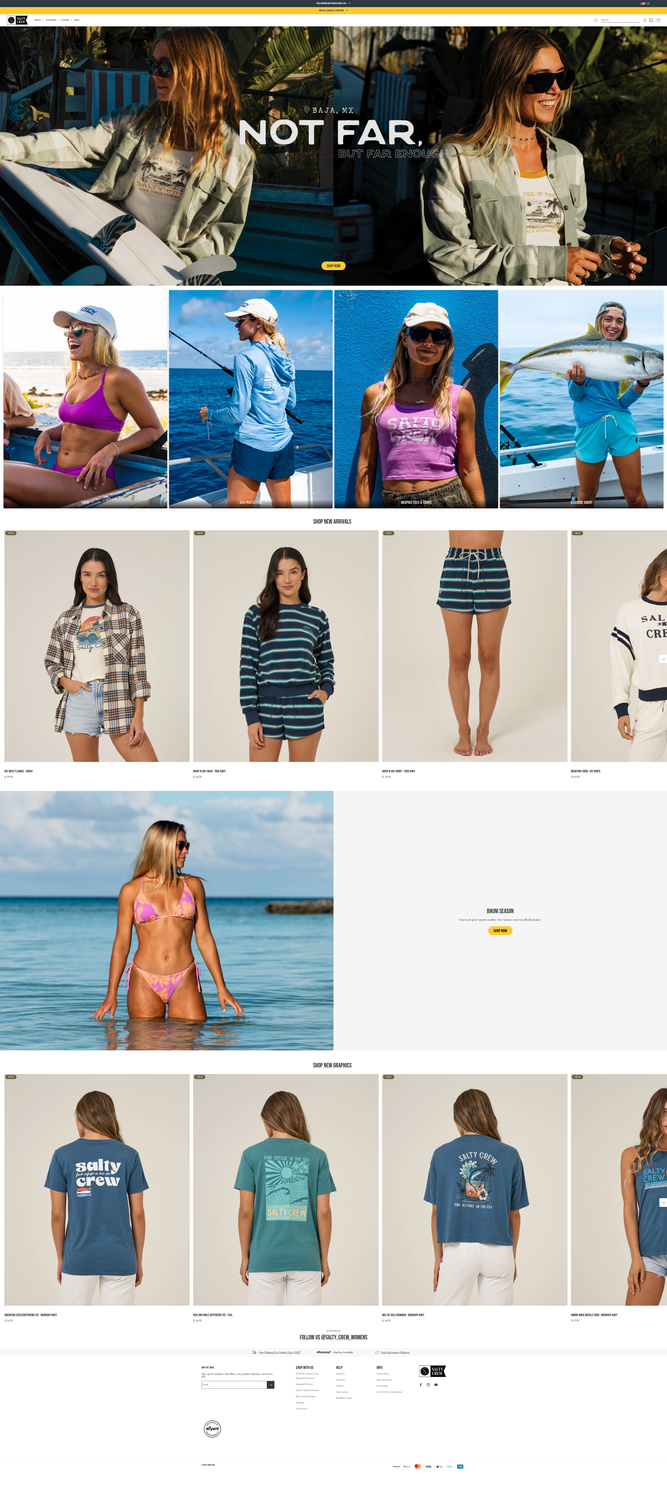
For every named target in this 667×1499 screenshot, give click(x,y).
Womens (51, 20)
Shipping (300, 1402)
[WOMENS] (59, 20)
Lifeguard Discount (304, 1384)
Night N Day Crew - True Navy (209, 771)
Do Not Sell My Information (389, 1391)
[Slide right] (663, 1352)
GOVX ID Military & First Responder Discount (307, 1376)
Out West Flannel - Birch (18, 771)
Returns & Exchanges (306, 1396)
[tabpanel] (335, 654)
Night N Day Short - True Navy (398, 771)
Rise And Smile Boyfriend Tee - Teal (213, 1315)
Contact (339, 1385)
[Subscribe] (270, 1385)
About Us (340, 1373)
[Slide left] (4, 1352)
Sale (76, 20)
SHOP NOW (333, 266)
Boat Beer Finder (344, 1398)
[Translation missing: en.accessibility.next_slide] (663, 659)
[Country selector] (652, 3)
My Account (301, 1408)
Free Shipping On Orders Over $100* (280, 1352)
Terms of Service (384, 1379)
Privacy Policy (383, 1373)
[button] (645, 20)
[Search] (596, 20)
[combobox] (620, 18)
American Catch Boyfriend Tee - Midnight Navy (30, 1315)
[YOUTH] (71, 20)
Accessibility (382, 1385)
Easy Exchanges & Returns (395, 1352)
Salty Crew (207, 1465)
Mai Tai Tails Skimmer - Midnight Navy (403, 1315)
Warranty (340, 1379)
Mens (37, 20)
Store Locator (342, 1391)
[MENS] (43, 20)
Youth (65, 20)
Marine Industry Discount (307, 1390)
